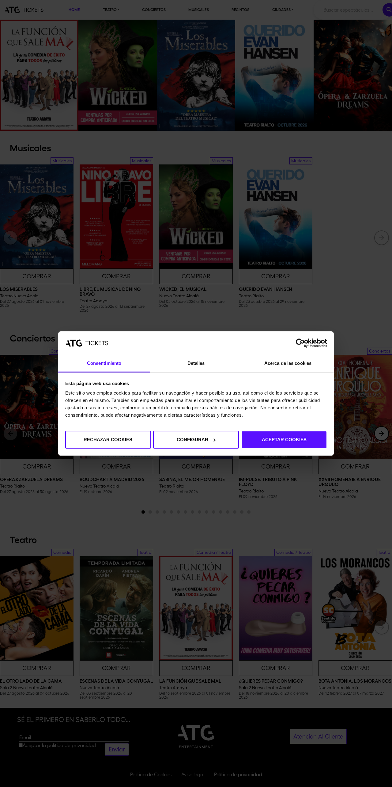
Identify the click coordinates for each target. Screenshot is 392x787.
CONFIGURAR (192, 439)
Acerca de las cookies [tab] (287, 363)
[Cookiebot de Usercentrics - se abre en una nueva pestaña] (300, 343)
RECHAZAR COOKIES (108, 439)
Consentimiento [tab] (104, 363)
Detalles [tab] (196, 363)
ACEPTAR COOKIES (284, 439)
